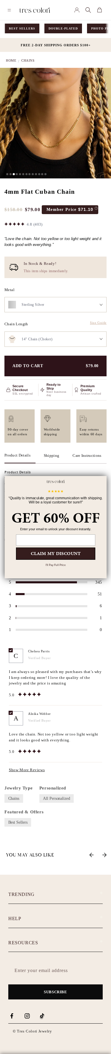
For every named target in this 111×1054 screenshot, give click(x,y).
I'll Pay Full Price (55, 565)
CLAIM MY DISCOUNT (55, 553)
